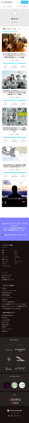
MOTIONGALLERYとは (8, 315)
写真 (3, 252)
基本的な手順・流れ (6, 293)
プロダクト (17, 257)
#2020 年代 (4, 318)
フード (16, 264)
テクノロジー (5, 261)
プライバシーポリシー (7, 329)
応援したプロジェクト (9, 29)
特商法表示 (4, 331)
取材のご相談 (5, 324)
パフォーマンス (18, 261)
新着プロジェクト (6, 277)
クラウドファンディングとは (9, 290)
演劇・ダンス (5, 259)
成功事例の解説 (6, 295)
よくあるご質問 (6, 320)
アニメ (3, 254)
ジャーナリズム (6, 266)
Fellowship (4, 299)
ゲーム (16, 254)
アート (16, 250)
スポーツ (4, 264)
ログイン (19, 2)
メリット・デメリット (7, 297)
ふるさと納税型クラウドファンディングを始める (14, 304)
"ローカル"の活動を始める (8, 302)
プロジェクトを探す (7, 6)
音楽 (15, 252)
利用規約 (4, 327)
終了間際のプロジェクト (8, 279)
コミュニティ (5, 257)
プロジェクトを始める (22, 6)
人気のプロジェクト (7, 275)
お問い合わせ (5, 322)
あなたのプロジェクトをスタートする (15, 235)
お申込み (4, 288)
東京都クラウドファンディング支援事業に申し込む (14, 306)
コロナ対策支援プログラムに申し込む (11, 308)
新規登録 (25, 2)
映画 (3, 250)
